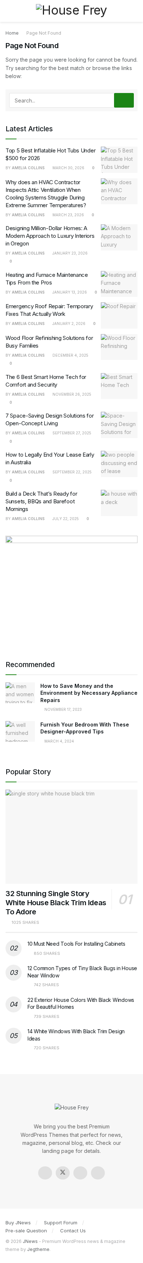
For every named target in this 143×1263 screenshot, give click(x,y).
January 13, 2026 (69, 292)
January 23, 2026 (69, 253)
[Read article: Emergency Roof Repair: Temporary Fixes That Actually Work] (119, 315)
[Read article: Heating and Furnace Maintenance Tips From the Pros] (119, 284)
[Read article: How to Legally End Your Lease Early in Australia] (119, 464)
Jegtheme (38, 1249)
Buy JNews (18, 1222)
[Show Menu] (9, 11)
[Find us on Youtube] (98, 1172)
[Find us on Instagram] (80, 1172)
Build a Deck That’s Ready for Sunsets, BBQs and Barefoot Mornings (41, 501)
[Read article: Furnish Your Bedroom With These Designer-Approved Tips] (20, 731)
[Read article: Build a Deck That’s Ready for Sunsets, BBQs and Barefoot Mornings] (119, 503)
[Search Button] (134, 11)
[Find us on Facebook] (45, 1172)
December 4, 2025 (69, 355)
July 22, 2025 (65, 518)
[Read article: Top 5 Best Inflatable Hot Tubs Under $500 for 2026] (119, 160)
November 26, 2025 (71, 394)
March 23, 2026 (67, 215)
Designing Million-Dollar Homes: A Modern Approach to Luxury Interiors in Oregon (50, 236)
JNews (30, 1241)
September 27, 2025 (71, 433)
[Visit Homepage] (71, 11)
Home (12, 33)
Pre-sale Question (26, 1230)
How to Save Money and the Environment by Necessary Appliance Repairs (89, 693)
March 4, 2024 (58, 741)
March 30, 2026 (67, 168)
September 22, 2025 (71, 472)
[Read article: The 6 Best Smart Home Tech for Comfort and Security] (119, 386)
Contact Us (73, 1230)
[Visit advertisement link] (72, 590)
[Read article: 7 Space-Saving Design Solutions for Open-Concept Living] (119, 425)
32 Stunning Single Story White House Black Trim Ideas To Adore (56, 902)
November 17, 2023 (62, 709)
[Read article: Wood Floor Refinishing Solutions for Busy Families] (119, 347)
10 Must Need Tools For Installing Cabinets (76, 944)
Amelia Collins (28, 168)
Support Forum (60, 1222)
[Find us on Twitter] (63, 1172)
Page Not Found (43, 33)
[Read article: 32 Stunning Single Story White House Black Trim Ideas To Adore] (72, 836)
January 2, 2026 (68, 323)
